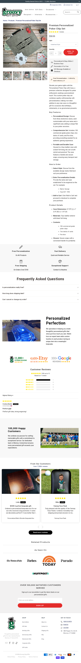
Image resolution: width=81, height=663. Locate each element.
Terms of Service (33, 657)
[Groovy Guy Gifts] (12, 12)
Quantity (51, 49)
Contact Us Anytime (60, 270)
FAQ (42, 634)
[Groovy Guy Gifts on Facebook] (9, 643)
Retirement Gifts (26, 639)
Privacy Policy (22, 657)
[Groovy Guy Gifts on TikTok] (16, 643)
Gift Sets (24, 626)
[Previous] (4, 45)
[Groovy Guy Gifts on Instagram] (13, 643)
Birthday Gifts (26, 630)
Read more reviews (40, 532)
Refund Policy (11, 657)
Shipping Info (44, 630)
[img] (7, 401)
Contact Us (44, 626)
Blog (42, 639)
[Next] (45, 45)
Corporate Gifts (26, 643)
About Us (43, 622)
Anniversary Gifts (27, 634)
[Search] (78, 12)
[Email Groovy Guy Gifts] (6, 643)
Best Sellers (25, 622)
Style (50, 40)
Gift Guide (25, 647)
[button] (40, 9)
